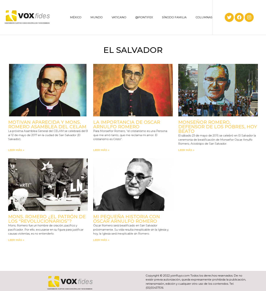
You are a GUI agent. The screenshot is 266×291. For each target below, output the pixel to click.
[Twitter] (229, 17)
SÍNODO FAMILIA (174, 17)
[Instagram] (249, 17)
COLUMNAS (204, 17)
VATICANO (119, 17)
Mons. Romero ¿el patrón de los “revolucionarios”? (47, 219)
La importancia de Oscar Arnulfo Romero (126, 124)
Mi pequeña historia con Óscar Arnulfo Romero (126, 219)
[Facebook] (239, 17)
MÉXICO (75, 17)
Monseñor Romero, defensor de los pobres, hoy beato (217, 126)
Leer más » (16, 150)
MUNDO (96, 17)
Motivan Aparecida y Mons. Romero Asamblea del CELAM (47, 124)
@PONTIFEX (144, 17)
